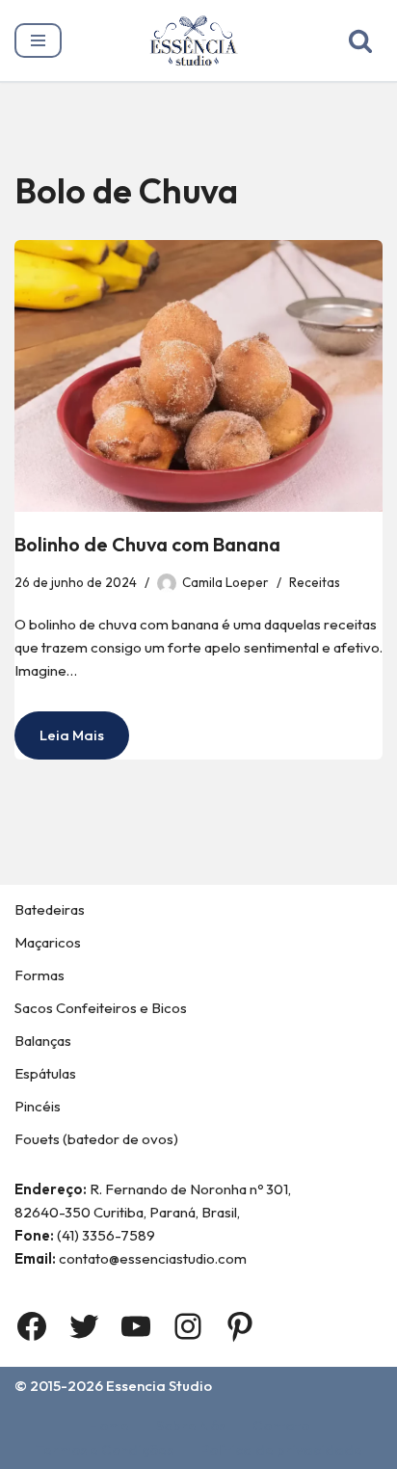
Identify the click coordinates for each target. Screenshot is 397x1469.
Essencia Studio (159, 1385)
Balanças (42, 1040)
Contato (280, 1425)
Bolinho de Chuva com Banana (147, 544)
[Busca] (360, 40)
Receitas (314, 582)
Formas (39, 975)
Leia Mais (59, 742)
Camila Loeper (225, 582)
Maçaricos (47, 942)
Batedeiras (49, 909)
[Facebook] (31, 1326)
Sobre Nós (190, 1425)
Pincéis (37, 1106)
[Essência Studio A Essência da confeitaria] (198, 40)
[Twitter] (83, 1326)
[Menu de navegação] (38, 40)
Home (109, 1425)
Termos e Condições (104, 1449)
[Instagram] (188, 1326)
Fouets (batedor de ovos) (96, 1139)
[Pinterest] (240, 1326)
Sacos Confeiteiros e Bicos (100, 1008)
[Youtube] (136, 1326)
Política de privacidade (281, 1449)
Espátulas (45, 1073)
